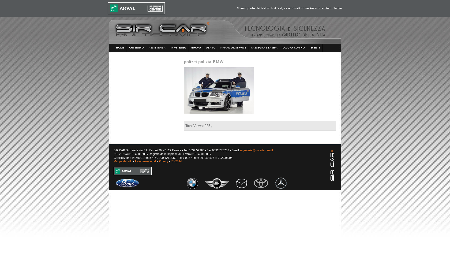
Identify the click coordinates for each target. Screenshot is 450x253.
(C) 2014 (176, 161)
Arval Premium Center (326, 8)
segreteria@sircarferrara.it (256, 150)
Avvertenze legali (146, 161)
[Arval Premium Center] (136, 8)
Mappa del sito (123, 161)
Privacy (163, 161)
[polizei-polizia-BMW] (219, 69)
